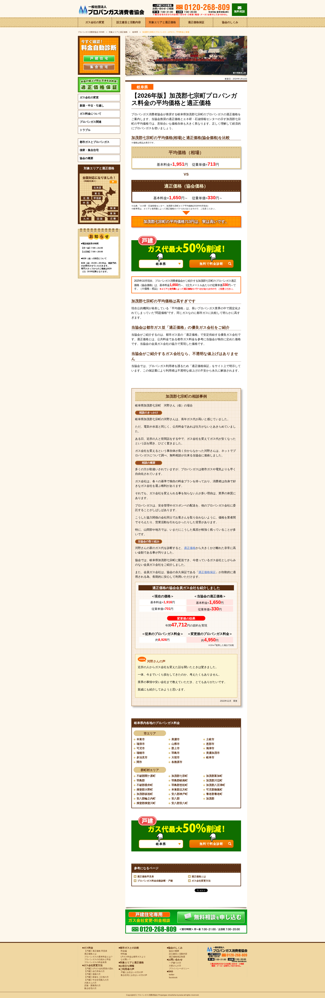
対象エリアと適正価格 (162, 22)
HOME (91, 32)
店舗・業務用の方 (91, 985)
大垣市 (175, 757)
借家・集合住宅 (89, 150)
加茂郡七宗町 (179, 775)
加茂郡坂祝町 (145, 794)
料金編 (123, 951)
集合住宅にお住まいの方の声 (133, 975)
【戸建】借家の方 (91, 974)
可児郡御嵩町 (214, 789)
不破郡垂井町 (145, 785)
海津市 (210, 748)
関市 (139, 762)
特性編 (123, 954)
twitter (170, 974)
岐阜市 (210, 757)
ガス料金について (90, 113)
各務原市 (176, 762)
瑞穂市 (141, 752)
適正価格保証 (196, 22)
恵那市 (210, 743)
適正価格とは (199, 876)
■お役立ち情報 (126, 965)
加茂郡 (210, 798)
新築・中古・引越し (92, 105)
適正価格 (190, 548)
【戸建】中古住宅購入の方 (95, 980)
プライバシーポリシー (178, 968)
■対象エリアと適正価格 (131, 962)
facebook (172, 977)
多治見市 (142, 757)
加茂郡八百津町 (215, 785)
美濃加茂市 (213, 752)
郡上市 (175, 748)
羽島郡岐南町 (179, 780)
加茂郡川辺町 (214, 780)
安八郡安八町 (179, 803)
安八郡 (175, 798)
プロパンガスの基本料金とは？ (97, 957)
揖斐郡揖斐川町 (146, 803)
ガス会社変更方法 (201, 880)
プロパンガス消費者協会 (147, 995)
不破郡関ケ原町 (146, 775)
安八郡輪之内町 (146, 798)
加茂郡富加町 (214, 775)
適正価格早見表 (145, 876)
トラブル (85, 129)
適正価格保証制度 (176, 957)
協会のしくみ (230, 22)
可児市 (141, 748)
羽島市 (175, 752)
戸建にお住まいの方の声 (131, 972)
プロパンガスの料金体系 (94, 962)
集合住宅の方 (89, 988)
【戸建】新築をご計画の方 (95, 977)
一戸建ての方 (175, 963)
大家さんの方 (89, 983)
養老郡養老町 (214, 794)
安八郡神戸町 (179, 794)
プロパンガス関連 (90, 121)
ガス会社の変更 (94, 22)
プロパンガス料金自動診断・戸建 (155, 880)
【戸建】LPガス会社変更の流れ (97, 968)
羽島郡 (141, 780)
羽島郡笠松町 (179, 785)
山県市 (175, 743)
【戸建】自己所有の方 (93, 971)
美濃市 (175, 739)
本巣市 (141, 739)
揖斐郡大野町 (145, 789)
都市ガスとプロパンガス (95, 141)
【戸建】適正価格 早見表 (94, 951)
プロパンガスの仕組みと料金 (96, 959)
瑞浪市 (141, 743)
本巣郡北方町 (179, 789)
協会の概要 (86, 158)
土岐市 (210, 739)
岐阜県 (135, 32)
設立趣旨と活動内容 (128, 22)
